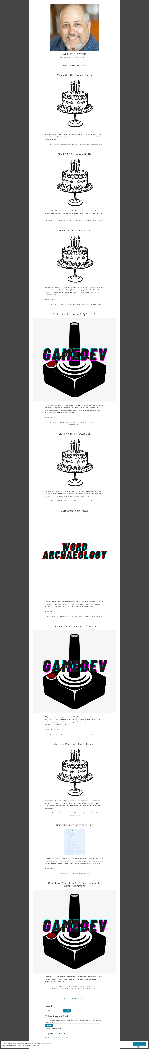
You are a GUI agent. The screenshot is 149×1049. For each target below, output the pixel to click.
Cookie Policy (36, 1045)
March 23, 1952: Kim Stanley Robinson (74, 743)
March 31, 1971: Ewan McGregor (74, 75)
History (69, 144)
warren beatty (88, 220)
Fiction (72, 986)
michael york (86, 501)
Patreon (78, 422)
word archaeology (86, 616)
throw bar (84, 734)
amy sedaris (77, 304)
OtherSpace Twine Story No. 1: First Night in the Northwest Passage (74, 884)
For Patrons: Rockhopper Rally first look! (74, 314)
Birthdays (64, 144)
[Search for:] (54, 1010)
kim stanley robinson (89, 813)
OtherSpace (73, 422)
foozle (74, 616)
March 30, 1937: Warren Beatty (74, 154)
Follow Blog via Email (57, 1016)
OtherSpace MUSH (63, 988)
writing (97, 813)
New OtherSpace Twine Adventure (74, 824)
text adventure (78, 988)
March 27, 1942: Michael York (74, 434)
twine (88, 734)
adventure (56, 988)
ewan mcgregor (82, 144)
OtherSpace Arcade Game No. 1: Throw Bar (75, 626)
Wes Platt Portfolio (74, 54)
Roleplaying (89, 986)
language (79, 616)
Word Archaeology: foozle (74, 510)
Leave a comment (97, 144)
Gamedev (67, 422)
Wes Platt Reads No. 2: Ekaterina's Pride (57, 1038)
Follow (49, 1025)
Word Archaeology (65, 616)
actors (73, 220)
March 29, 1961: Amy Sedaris (74, 230)
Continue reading (50, 300)
